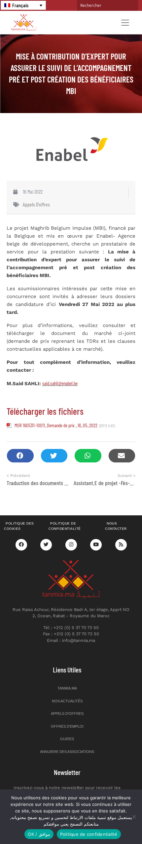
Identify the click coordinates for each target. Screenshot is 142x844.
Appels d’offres (67, 713)
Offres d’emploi (67, 726)
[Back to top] (114, 823)
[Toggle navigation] (125, 22)
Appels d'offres (36, 204)
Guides (67, 739)
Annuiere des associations (67, 752)
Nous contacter (116, 526)
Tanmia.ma (67, 688)
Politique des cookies (19, 526)
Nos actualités (67, 701)
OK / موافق (39, 834)
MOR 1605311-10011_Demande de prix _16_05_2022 (56, 425)
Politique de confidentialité (65, 526)
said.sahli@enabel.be (60, 383)
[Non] (133, 816)
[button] (20, 456)
